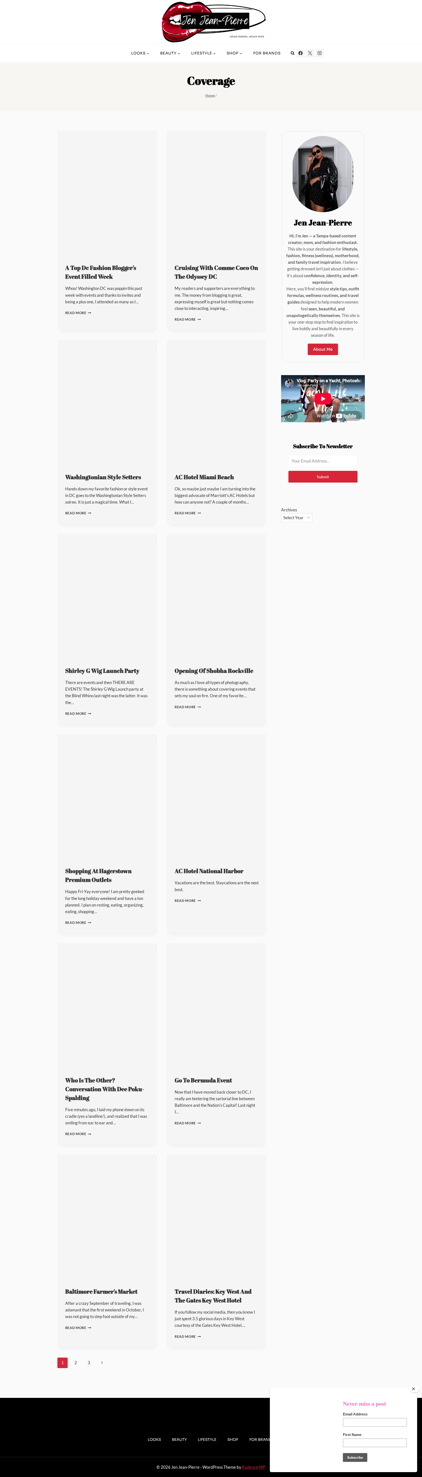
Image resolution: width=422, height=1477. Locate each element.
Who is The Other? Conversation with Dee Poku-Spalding (104, 1089)
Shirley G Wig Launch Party (102, 671)
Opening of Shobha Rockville (214, 671)
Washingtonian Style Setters (103, 477)
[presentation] (107, 193)
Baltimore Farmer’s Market (101, 1291)
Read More (78, 313)
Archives (289, 509)
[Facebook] (300, 53)
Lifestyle (207, 1439)
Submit (323, 477)
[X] (310, 53)
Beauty (179, 1439)
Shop (232, 1439)
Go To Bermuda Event (203, 1080)
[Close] (415, 1389)
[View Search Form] (292, 53)
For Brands (267, 53)
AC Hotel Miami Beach (204, 477)
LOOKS (154, 1439)
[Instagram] (320, 53)
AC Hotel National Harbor (209, 871)
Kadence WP (253, 1467)
